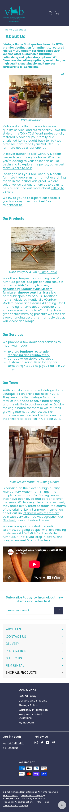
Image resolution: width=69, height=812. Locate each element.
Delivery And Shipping (33, 700)
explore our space (44, 198)
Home (9, 29)
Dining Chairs (49, 482)
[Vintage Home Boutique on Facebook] (42, 742)
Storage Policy (28, 705)
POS (39, 801)
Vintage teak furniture (33, 292)
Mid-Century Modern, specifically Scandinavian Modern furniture (28, 289)
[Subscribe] (58, 610)
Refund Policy (27, 696)
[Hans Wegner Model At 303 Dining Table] (33, 248)
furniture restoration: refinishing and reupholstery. (29, 353)
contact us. (15, 205)
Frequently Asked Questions (30, 716)
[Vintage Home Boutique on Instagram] (36, 742)
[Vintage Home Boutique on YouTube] (47, 742)
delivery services (41, 359)
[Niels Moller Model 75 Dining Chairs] (34, 453)
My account (26, 722)
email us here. (41, 540)
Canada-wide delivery (18, 60)
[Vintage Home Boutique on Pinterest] (53, 742)
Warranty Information (33, 710)
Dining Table (48, 272)
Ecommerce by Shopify (15, 805)
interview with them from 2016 (31, 515)
